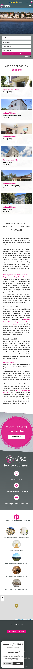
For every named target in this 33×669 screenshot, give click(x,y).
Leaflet (15, 619)
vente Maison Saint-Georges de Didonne (16, 576)
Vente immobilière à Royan (10, 537)
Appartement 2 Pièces (11, 161)
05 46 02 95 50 (16, 479)
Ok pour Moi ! (18, 663)
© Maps (21, 619)
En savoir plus (16, 436)
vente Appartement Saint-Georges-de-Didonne (16, 589)
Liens (25, 658)
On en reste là (17, 643)
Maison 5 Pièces (9, 138)
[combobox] (16, 38)
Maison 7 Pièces (9, 208)
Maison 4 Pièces (11, 185)
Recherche (16, 54)
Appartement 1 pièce (11, 91)
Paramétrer (7, 663)
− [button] (2, 600)
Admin (29, 658)
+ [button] (2, 597)
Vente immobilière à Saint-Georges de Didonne (16, 563)
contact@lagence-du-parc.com (16, 503)
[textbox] (16, 42)
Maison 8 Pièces (12, 114)
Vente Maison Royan (24, 537)
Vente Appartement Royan (16, 550)
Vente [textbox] (5, 38)
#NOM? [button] (27, 56)
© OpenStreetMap (29, 619)
